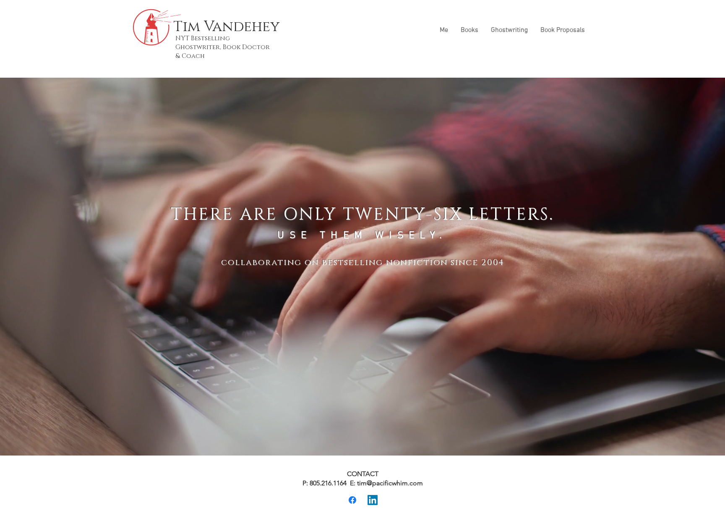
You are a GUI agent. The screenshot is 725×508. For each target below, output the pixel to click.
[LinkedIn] (373, 500)
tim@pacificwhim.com (390, 483)
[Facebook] (352, 500)
